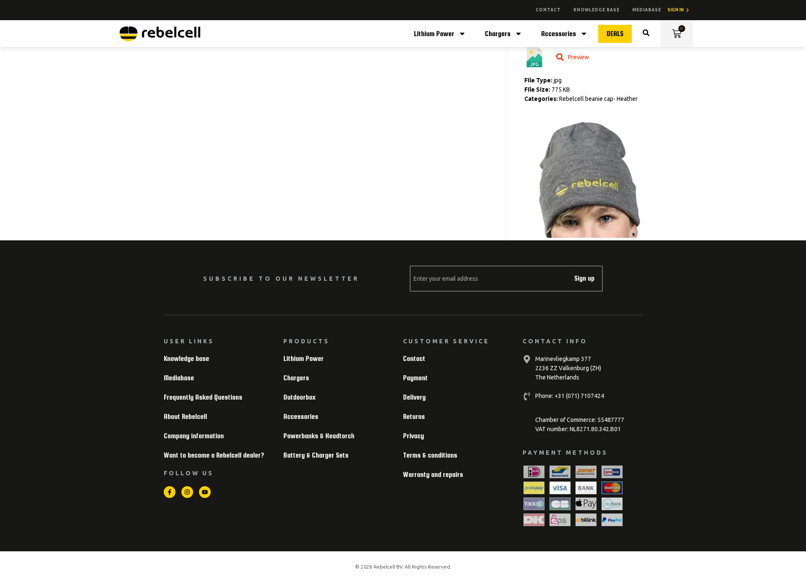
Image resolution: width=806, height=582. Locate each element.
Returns (414, 417)
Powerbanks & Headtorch (318, 436)
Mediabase (646, 10)
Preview (578, 57)
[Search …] (646, 34)
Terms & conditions (430, 455)
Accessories (558, 34)
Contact (548, 10)
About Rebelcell (185, 417)
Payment (415, 378)
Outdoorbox (299, 397)
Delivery (414, 397)
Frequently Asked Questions (203, 397)
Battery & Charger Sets (315, 455)
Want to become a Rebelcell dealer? (214, 455)
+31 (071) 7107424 (578, 395)
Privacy (413, 436)
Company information (194, 436)
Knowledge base (596, 10)
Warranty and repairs (433, 475)
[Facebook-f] (169, 492)
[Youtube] (205, 492)
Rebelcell (385, 566)
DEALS (615, 34)
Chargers (497, 34)
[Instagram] (187, 492)
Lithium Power (434, 34)
